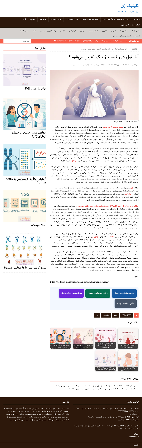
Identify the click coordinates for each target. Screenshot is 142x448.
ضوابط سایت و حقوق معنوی (130, 24)
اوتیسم (62, 31)
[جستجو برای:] (17, 41)
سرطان (74, 160)
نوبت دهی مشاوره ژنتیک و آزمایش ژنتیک (116, 19)
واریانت (128, 194)
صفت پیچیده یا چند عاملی (113, 127)
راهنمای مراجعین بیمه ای (90, 19)
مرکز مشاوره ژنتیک (72, 19)
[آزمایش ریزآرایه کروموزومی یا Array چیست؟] (24, 174)
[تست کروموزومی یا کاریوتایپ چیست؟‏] (24, 263)
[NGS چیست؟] (24, 220)
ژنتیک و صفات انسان (81, 64)
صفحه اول (136, 19)
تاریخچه (32, 19)
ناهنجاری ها (123, 31)
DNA (112, 236)
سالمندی (106, 315)
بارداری (82, 31)
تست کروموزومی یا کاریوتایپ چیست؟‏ (25, 267)
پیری (115, 315)
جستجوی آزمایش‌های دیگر (124, 293)
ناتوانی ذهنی (72, 31)
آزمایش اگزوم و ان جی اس (48, 31)
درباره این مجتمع (56, 19)
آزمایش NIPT (24, 31)
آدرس (24, 19)
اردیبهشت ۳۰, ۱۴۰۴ (128, 64)
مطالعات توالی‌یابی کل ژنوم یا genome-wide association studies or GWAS (107, 206)
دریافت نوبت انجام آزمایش (98, 293)
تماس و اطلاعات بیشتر (125, 303)
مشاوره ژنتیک (136, 31)
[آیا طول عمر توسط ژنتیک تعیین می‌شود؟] (94, 118)
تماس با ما (43, 19)
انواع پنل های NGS (35, 88)
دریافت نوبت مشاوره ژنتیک (71, 293)
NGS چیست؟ (38, 225)
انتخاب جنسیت (93, 31)
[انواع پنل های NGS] (24, 84)
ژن (131, 188)
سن (97, 315)
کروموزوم (95, 236)
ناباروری (104, 31)
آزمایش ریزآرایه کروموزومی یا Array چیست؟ (26, 181)
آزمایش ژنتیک (40, 48)
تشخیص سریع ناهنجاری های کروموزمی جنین (126, 36)
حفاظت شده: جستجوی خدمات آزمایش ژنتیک (29, 134)
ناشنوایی (113, 31)
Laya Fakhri (111, 64)
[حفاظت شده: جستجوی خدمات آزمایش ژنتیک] (24, 128)
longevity (126, 315)
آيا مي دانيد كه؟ (96, 64)
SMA (34, 31)
